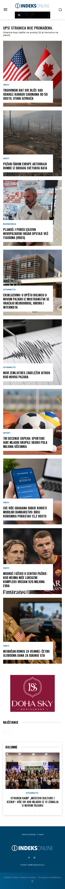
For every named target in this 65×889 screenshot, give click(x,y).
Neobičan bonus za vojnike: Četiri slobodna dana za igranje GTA (26, 653)
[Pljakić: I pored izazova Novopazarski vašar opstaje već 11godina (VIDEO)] (32, 213)
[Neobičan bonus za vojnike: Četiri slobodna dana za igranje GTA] (32, 631)
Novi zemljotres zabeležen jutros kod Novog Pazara (26, 374)
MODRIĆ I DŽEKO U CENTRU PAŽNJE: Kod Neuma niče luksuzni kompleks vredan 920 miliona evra (25, 579)
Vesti (6, 85)
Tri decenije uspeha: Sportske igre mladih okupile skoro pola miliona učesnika (25, 442)
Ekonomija (9, 224)
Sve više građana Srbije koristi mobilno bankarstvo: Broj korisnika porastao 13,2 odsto (25, 512)
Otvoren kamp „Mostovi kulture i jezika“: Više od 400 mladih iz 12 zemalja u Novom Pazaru (32, 801)
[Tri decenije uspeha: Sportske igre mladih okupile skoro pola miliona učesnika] (32, 422)
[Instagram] (34, 858)
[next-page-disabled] (10, 733)
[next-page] (34, 811)
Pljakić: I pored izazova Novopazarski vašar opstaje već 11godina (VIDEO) (25, 233)
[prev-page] (5, 733)
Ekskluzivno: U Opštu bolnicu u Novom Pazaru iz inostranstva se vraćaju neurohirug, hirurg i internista (26, 301)
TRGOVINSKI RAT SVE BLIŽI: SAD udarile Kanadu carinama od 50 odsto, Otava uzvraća (25, 94)
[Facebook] (29, 858)
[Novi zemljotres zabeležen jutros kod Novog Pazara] (32, 352)
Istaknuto (9, 290)
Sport (6, 433)
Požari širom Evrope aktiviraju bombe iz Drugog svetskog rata (25, 166)
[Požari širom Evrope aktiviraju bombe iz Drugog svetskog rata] (32, 143)
